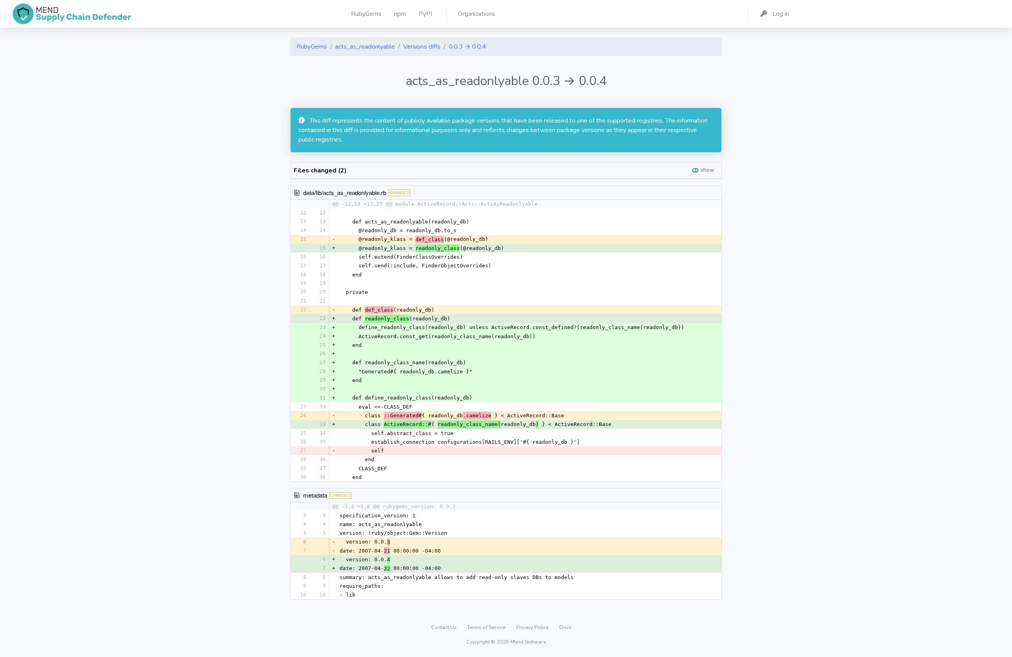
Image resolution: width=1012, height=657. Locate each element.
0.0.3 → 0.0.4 (467, 46)
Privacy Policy (533, 627)
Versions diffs (421, 46)
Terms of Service (487, 627)
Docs (565, 627)
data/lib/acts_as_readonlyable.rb (344, 192)
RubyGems (311, 46)
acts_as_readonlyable (365, 46)
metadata (315, 495)
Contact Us (444, 627)
